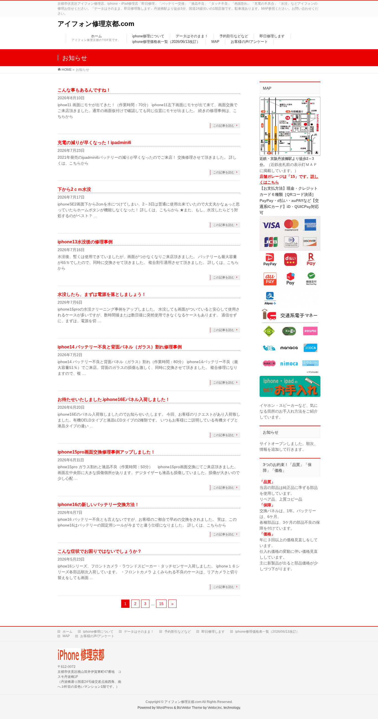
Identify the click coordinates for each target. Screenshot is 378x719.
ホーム (68, 632)
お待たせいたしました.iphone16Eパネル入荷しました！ (114, 399)
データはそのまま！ (139, 632)
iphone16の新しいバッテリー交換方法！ (98, 504)
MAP (66, 636)
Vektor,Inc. (215, 708)
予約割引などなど (177, 632)
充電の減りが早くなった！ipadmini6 (94, 142)
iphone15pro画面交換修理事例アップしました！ (106, 452)
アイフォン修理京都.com (96, 23)
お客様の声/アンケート (97, 636)
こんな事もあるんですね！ (84, 90)
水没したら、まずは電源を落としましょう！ (102, 294)
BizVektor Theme (189, 708)
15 (161, 603)
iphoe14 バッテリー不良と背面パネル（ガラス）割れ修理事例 (120, 347)
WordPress (164, 708)
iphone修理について (98, 632)
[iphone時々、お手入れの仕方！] (290, 386)
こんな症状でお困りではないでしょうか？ (100, 551)
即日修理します (213, 632)
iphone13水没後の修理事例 (85, 241)
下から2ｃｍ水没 (74, 189)
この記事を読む (223, 125)
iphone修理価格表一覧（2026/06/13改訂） (267, 632)
